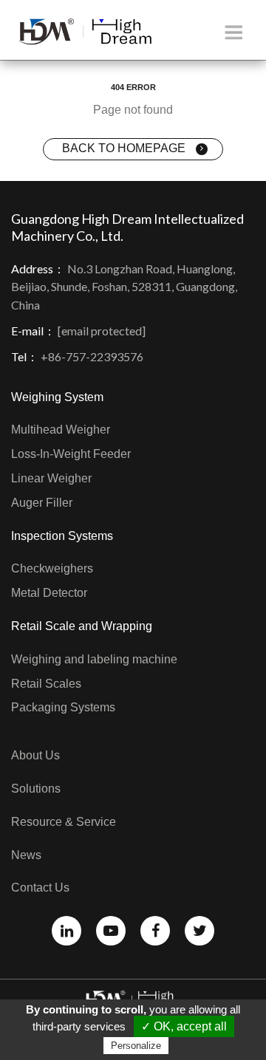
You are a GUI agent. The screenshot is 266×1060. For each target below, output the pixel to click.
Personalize (136, 1045)
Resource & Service (63, 821)
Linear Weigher (51, 478)
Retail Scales (46, 683)
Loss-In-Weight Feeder (71, 454)
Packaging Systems (63, 707)
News (26, 855)
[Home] (84, 31)
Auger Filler (41, 502)
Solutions (36, 788)
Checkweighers (52, 568)
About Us (35, 755)
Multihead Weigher (60, 429)
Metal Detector (49, 593)
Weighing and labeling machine (94, 659)
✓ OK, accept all (184, 1026)
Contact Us (40, 887)
